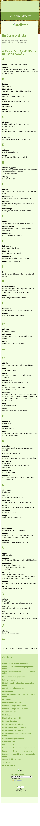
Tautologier (6, 762)
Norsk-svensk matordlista (12, 730)
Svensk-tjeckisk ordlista (11, 759)
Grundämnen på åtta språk (13, 688)
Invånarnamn (7, 691)
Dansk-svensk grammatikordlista (15, 663)
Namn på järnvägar (9, 721)
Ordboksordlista (8, 742)
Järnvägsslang (8, 699)
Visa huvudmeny (20, 16)
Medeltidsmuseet (9, 715)
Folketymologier (8, 680)
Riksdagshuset (8, 745)
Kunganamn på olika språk (12, 702)
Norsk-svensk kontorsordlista (14, 727)
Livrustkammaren (9, 712)
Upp (3, 349)
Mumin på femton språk (11, 718)
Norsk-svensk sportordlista (13, 738)
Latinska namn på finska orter (14, 705)
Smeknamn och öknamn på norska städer (18, 748)
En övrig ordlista (8, 765)
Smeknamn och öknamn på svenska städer (19, 751)
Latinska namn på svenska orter (15, 709)
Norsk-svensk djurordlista (12, 724)
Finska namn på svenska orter (14, 677)
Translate (19, 781)
